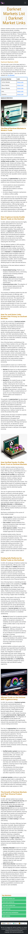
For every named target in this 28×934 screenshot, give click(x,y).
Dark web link (6, 909)
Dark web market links (9, 905)
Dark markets (6, 916)
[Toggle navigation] (25, 2)
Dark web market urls (9, 898)
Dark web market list (8, 902)
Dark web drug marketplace (10, 912)
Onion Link (20, 82)
